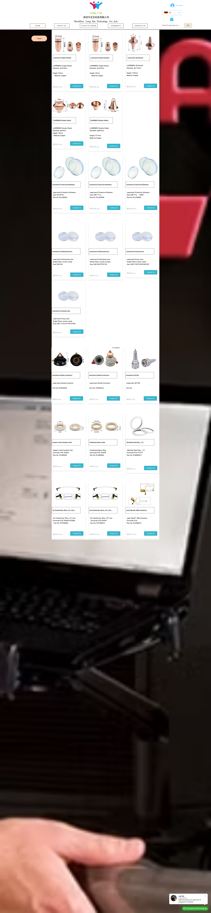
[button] (172, 19)
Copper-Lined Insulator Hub (62, 442)
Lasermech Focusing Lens (61, 311)
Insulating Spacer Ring (97, 442)
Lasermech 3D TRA (132, 375)
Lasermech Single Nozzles (62, 57)
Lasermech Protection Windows (64, 184)
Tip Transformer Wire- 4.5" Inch (64, 510)
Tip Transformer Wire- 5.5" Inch (100, 510)
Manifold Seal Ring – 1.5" (135, 442)
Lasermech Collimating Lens (63, 251)
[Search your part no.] (188, 25)
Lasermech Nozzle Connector (62, 375)
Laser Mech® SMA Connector (136, 510)
